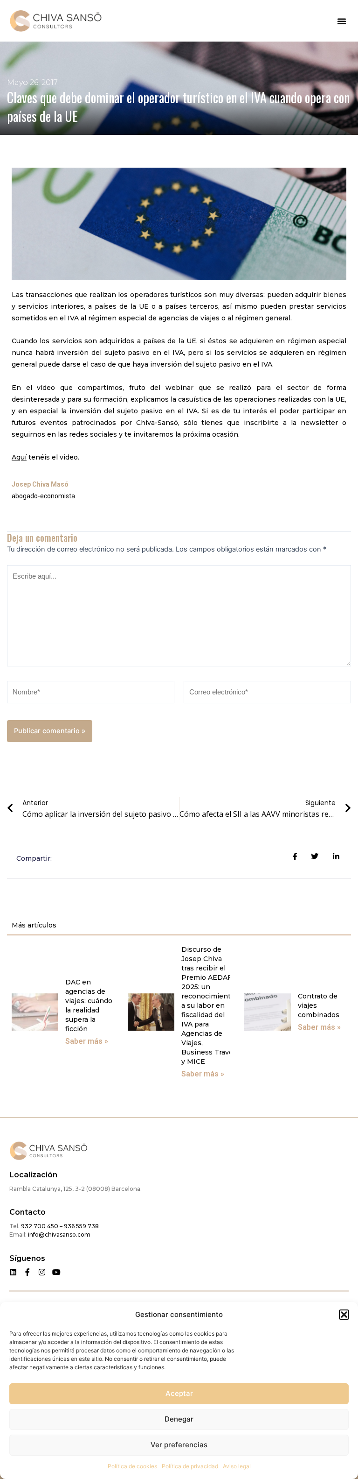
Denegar (179, 1419)
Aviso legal (237, 1466)
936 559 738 (80, 1226)
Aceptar (179, 1393)
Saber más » (86, 1041)
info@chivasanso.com (59, 1234)
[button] (344, 1314)
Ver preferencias (179, 1444)
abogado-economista (43, 496)
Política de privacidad (190, 1466)
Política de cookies (132, 1466)
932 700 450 (39, 1226)
